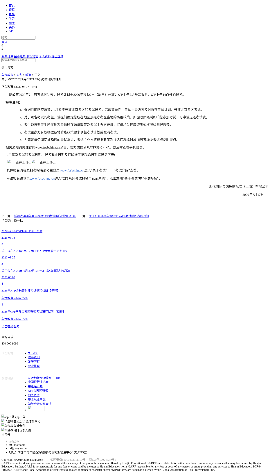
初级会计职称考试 (39, 404)
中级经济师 (35, 386)
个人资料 (45, 56)
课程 (12, 9)
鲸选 (28, 74)
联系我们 (34, 357)
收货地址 (32, 56)
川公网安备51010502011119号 (66, 459)
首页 (12, 5)
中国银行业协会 (38, 381)
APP (11, 31)
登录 (4, 42)
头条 (12, 27)
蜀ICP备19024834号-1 (102, 459)
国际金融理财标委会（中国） (44, 377)
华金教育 (7, 74)
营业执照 (34, 366)
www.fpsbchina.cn (72, 170)
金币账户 (20, 56)
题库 (12, 23)
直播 (12, 14)
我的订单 (7, 56)
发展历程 (34, 361)
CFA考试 (33, 395)
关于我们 (33, 353)
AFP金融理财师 (38, 390)
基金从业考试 (37, 399)
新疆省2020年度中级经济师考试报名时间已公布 (45, 216)
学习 (12, 18)
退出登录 (57, 56)
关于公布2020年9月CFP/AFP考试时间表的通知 (119, 216)
